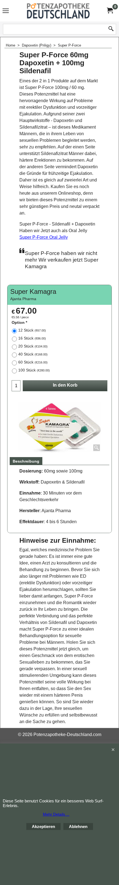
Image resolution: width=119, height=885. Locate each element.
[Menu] (5, 11)
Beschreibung (26, 461)
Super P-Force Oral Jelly (43, 237)
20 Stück (33, 346)
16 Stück (32, 338)
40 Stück (33, 354)
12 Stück (32, 330)
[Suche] (110, 29)
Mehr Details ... (56, 814)
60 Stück (33, 362)
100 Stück (34, 370)
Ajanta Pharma (23, 299)
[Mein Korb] (109, 10)
